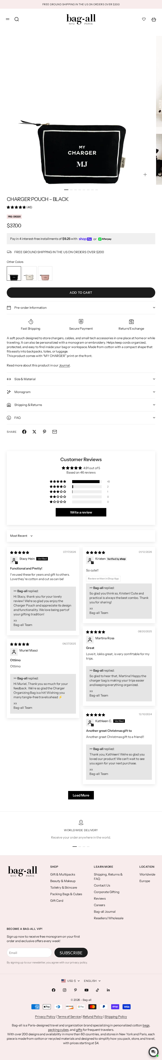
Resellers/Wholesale (108, 918)
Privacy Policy (45, 1017)
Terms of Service (69, 1017)
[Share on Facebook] (24, 431)
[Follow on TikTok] (97, 990)
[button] (16, 207)
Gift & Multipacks (62, 874)
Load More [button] (81, 795)
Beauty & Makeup (63, 881)
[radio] (14, 273)
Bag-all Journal (105, 912)
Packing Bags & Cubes (66, 894)
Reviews (100, 898)
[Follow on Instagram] (64, 990)
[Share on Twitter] (34, 431)
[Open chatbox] (153, 1052)
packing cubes (58, 1030)
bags (146, 1025)
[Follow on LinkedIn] (108, 990)
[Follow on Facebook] (53, 990)
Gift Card (56, 901)
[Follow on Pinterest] (75, 990)
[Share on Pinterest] (44, 431)
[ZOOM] (145, 174)
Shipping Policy (116, 1017)
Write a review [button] (81, 512)
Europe (144, 881)
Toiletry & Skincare (63, 887)
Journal (64, 365)
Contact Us (102, 885)
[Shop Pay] (85, 239)
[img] (19, 552)
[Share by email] (54, 431)
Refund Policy (93, 1017)
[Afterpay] (104, 239)
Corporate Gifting (106, 892)
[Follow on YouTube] (86, 990)
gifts (79, 1030)
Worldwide (147, 874)
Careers (99, 905)
